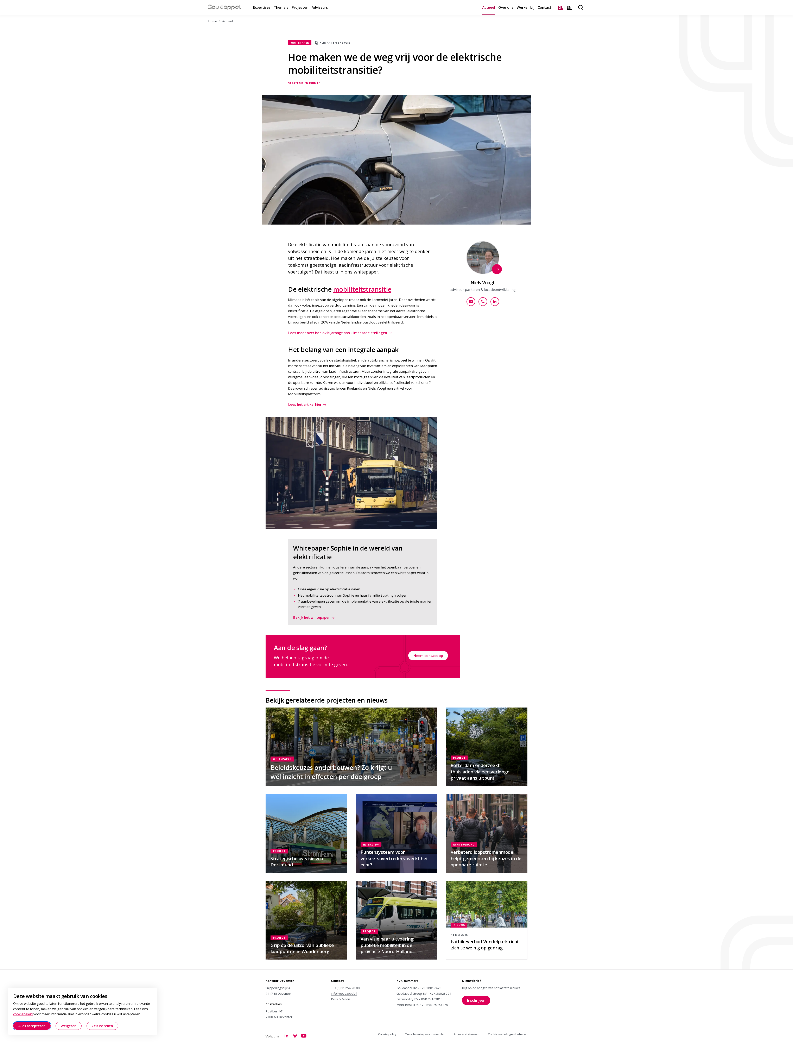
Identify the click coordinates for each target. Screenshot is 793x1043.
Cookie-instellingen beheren (507, 1034)
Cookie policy (387, 1034)
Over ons (505, 7)
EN (569, 7)
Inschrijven (478, 1001)
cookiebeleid (23, 1014)
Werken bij (525, 7)
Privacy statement (466, 1034)
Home (212, 21)
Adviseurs (320, 7)
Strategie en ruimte (304, 83)
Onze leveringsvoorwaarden (425, 1034)
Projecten (300, 7)
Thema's (281, 7)
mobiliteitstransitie (362, 289)
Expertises (262, 7)
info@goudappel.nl (344, 993)
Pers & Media (340, 999)
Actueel (488, 7)
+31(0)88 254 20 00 (345, 988)
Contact (544, 7)
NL (560, 7)
